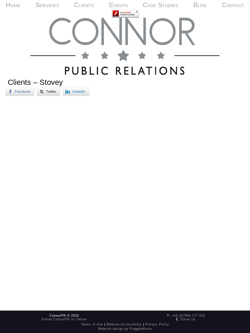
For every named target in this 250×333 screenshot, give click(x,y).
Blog (200, 5)
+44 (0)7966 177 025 (188, 315)
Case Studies (160, 5)
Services (47, 5)
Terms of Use (92, 324)
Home (13, 5)
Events (118, 5)
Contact (233, 5)
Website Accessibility (124, 324)
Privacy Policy (157, 324)
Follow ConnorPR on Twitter (64, 319)
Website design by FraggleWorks (125, 329)
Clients (84, 5)
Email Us (188, 319)
